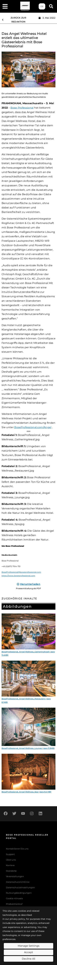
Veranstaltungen (15, 876)
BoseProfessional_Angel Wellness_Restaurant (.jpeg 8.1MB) (26, 700)
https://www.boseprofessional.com (18, 575)
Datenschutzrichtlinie (17, 882)
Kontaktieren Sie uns (17, 849)
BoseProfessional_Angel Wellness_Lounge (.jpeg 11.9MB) (28, 748)
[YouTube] (23, 813)
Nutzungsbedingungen (19, 893)
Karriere (10, 865)
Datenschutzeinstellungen (20, 887)
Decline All (28, 958)
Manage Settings (28, 945)
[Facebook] (6, 813)
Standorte (11, 871)
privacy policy (17, 919)
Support (10, 854)
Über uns (11, 860)
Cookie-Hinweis (14, 898)
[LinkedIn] (40, 813)
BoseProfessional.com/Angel (32, 427)
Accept (28, 952)
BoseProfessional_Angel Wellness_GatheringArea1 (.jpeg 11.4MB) (28, 653)
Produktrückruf (14, 904)
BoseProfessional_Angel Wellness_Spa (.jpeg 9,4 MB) (26, 792)
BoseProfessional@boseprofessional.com (21, 572)
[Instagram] (32, 813)
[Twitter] (14, 813)
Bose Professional (21, 107)
